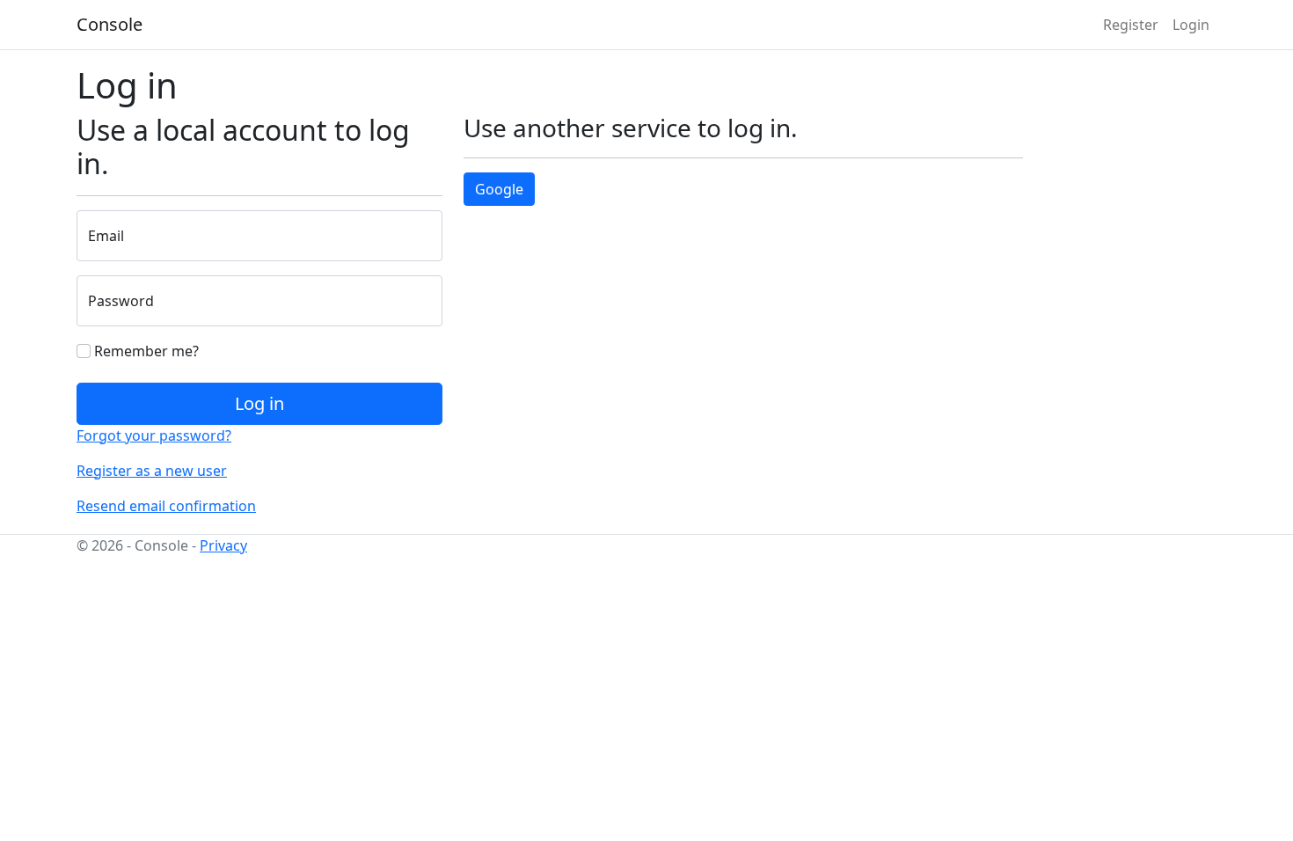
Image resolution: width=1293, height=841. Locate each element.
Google (499, 189)
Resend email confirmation (166, 506)
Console (109, 24)
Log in (259, 403)
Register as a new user (152, 470)
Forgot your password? (154, 435)
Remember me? (145, 351)
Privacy (223, 545)
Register (1130, 24)
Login (1190, 24)
